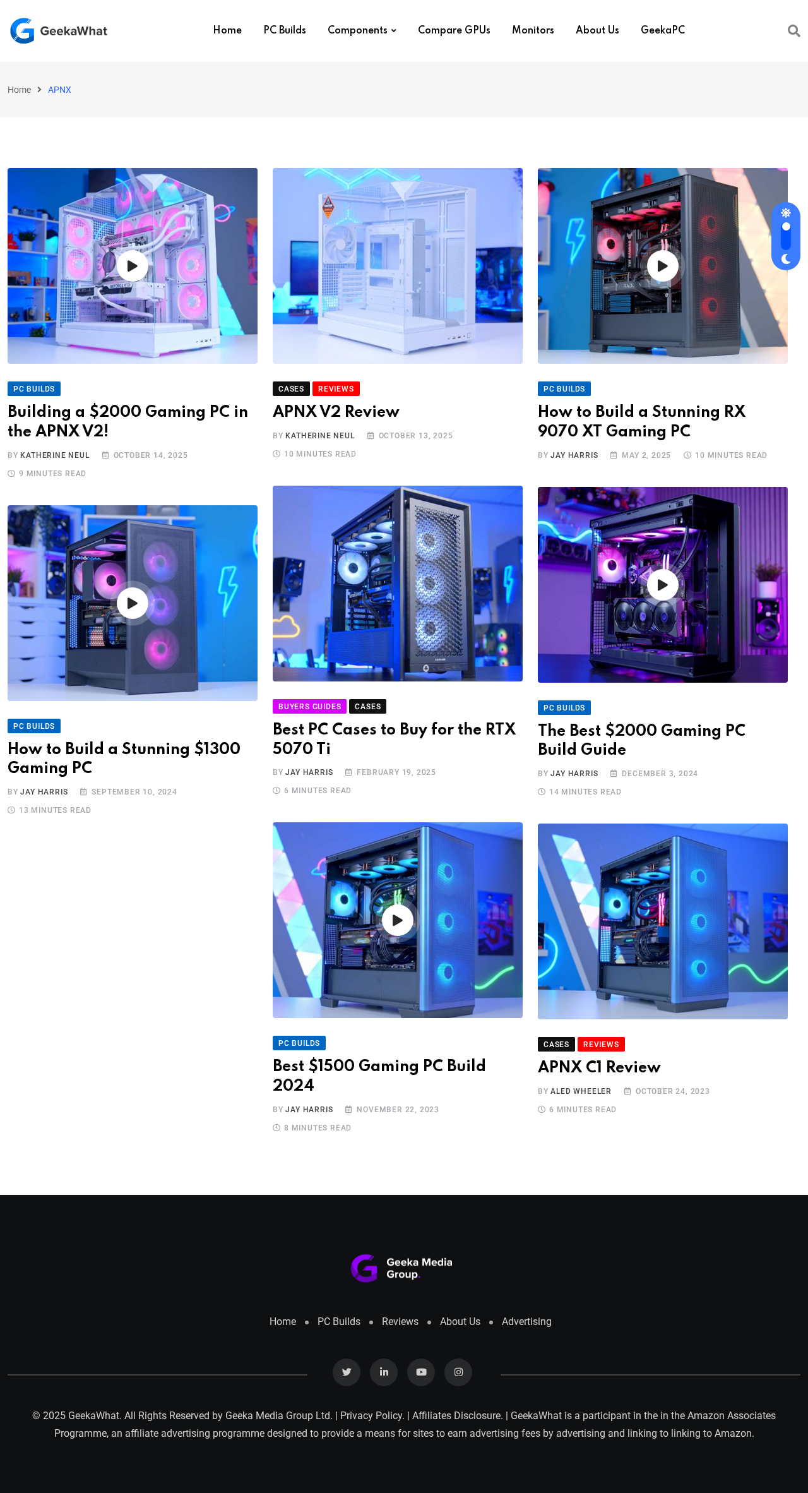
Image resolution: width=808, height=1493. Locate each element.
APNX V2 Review (336, 413)
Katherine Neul (54, 455)
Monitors (533, 31)
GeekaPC (663, 31)
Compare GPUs (454, 31)
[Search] (794, 31)
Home (227, 31)
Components (358, 31)
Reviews (400, 1322)
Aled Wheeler (581, 1091)
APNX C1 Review (599, 1068)
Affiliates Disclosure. (457, 1416)
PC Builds (284, 31)
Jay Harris (574, 455)
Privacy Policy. (372, 1416)
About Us (597, 31)
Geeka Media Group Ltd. (279, 1416)
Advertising (527, 1322)
